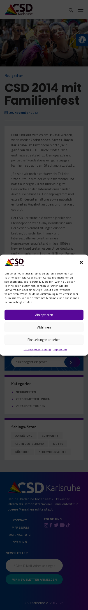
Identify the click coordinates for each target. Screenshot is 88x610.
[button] (81, 262)
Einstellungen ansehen (44, 339)
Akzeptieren (44, 314)
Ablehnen (44, 327)
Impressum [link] (60, 349)
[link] (14, 262)
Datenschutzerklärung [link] (37, 349)
